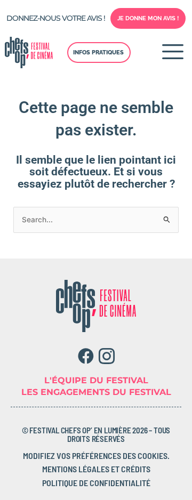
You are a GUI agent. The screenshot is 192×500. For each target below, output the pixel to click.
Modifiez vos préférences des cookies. (96, 455)
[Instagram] (106, 356)
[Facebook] (85, 356)
